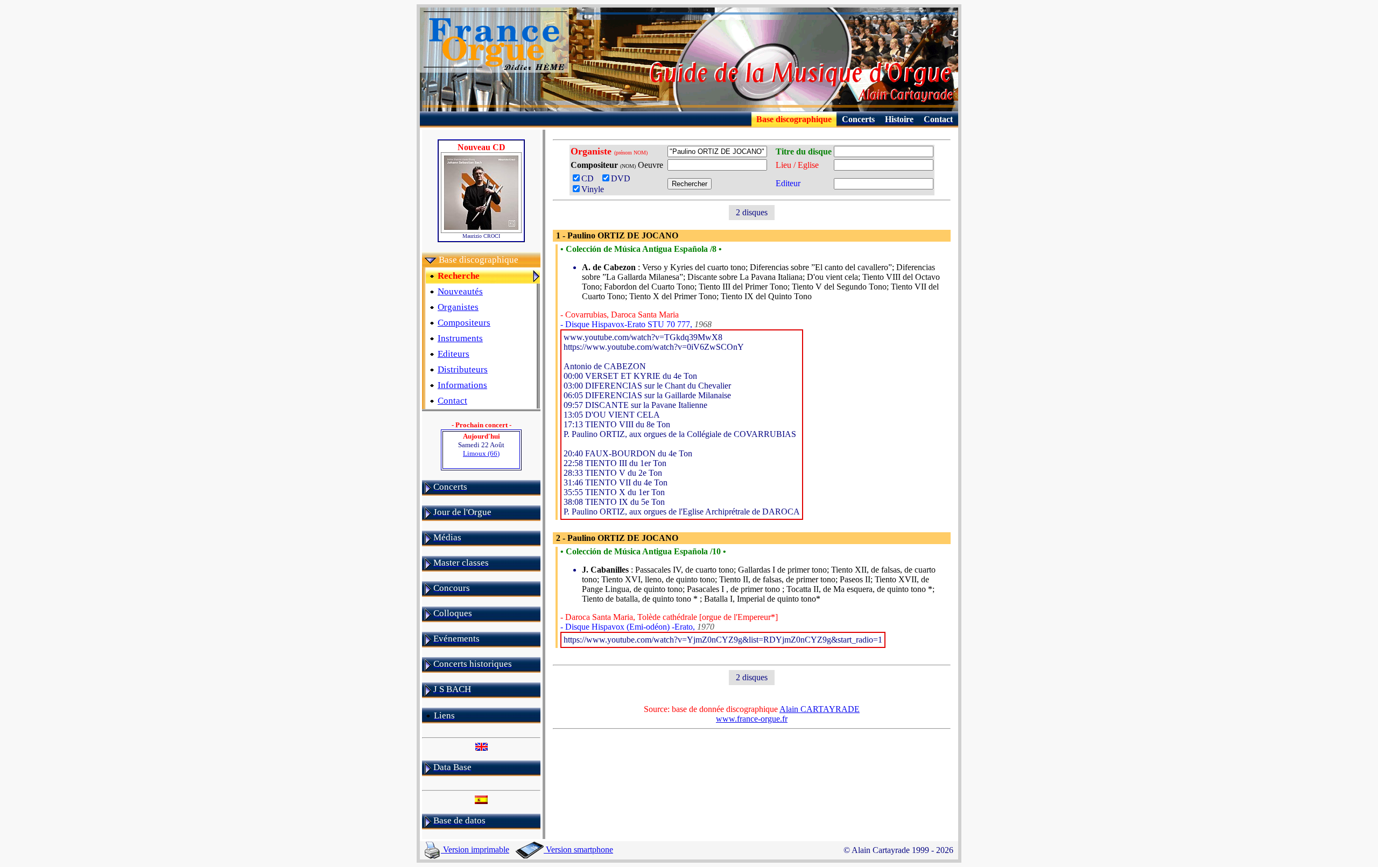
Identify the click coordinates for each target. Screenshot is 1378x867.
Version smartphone (578, 849)
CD (590, 178)
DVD (623, 178)
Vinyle (592, 189)
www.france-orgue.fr (752, 718)
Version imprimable (475, 849)
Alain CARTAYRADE (819, 709)
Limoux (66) (481, 453)
